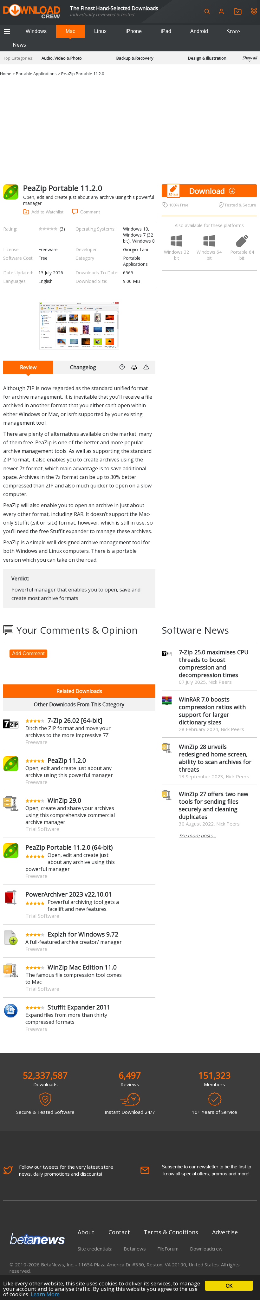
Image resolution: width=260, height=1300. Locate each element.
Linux (100, 31)
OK (229, 1285)
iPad (166, 31)
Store (233, 31)
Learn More (45, 1294)
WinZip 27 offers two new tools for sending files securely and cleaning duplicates (213, 805)
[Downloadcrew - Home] (31, 11)
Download (207, 191)
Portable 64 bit (242, 255)
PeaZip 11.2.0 (67, 760)
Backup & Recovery (134, 58)
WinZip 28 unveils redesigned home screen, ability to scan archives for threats (215, 758)
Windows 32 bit (176, 255)
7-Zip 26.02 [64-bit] (75, 720)
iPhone (134, 31)
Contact (119, 1232)
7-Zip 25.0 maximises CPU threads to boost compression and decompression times (214, 663)
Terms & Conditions (171, 1232)
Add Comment (28, 653)
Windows (36, 31)
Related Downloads (79, 691)
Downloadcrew (206, 1248)
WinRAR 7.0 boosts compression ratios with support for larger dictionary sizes (212, 711)
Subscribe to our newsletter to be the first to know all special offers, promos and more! (206, 1170)
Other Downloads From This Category (79, 704)
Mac (70, 31)
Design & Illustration (207, 58)
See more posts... (197, 835)
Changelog (83, 367)
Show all (249, 58)
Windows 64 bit (209, 255)
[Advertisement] (130, 130)
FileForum (168, 1248)
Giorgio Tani (135, 249)
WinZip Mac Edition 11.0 (82, 967)
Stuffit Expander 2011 (79, 1007)
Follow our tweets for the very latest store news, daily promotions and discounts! (66, 1170)
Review (28, 367)
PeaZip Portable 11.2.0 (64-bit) (69, 847)
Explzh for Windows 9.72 (83, 934)
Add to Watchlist (47, 211)
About (86, 1232)
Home (5, 73)
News (19, 44)
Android (199, 31)
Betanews (135, 1248)
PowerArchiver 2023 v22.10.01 (68, 894)
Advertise (225, 1232)
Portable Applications (36, 73)
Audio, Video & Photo (62, 58)
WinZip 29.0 (64, 800)
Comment (90, 211)
